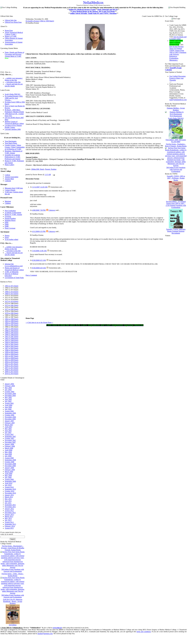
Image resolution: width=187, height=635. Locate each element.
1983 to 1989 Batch (11, 321)
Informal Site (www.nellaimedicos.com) (14, 265)
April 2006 (8, 405)
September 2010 (10, 489)
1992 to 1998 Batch (11, 338)
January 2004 (9, 384)
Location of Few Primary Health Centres (13, 126)
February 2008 (10, 446)
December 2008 (10, 466)
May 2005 (8, 397)
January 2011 (9, 495)
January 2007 (9, 421)
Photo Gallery (9, 165)
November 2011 (10, 507)
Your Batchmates (10, 141)
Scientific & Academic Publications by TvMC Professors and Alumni (12, 157)
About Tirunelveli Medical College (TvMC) (14, 33)
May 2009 (8, 475)
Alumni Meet (9, 179)
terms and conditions (144, 632)
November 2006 (10, 417)
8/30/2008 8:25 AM (39, 260)
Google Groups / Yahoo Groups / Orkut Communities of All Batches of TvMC (15, 147)
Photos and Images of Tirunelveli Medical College (14, 269)
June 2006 (8, 407)
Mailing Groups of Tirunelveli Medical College (14, 122)
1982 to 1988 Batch (11, 319)
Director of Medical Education (11, 275)
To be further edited (11, 239)
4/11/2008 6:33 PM (38, 231)
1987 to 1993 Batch (11, 329)
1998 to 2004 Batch (11, 350)
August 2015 (9, 528)
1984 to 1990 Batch (11, 323)
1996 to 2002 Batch (11, 346)
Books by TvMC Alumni (13, 214)
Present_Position (50, 169)
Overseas (8, 216)
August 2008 (9, 458)
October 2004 (9, 392)
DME (7, 226)
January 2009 (9, 468)
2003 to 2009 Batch (11, 360)
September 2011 (10, 505)
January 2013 (9, 514)
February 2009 (10, 470)
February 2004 (10, 386)
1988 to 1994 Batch (11, 331)
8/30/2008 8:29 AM (39, 268)
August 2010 (9, 487)
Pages (7, 237)
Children (8, 203)
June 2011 (8, 501)
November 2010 (10, 493)
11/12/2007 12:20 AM (39, 187)
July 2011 (8, 503)
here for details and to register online (177, 38)
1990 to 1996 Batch (11, 335)
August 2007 (9, 434)
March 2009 (9, 472)
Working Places (10, 220)
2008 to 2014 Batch (11, 370)
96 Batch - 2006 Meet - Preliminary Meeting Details (14, 111)
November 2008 (10, 464)
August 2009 (9, 479)
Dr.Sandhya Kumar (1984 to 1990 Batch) (40, 21)
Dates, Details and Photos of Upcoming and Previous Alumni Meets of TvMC (14, 54)
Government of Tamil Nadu (14, 278)
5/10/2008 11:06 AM (39, 251)
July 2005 (8, 401)
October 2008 (9, 462)
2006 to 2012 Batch (11, 366)
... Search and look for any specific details (14, 85)
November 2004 (10, 394)
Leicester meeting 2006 (13, 129)
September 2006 (10, 413)
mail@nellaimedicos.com (178, 100)
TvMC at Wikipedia (11, 272)
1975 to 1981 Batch (11, 305)
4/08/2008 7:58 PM (38, 210)
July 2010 (8, 485)
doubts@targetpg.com (45, 633)
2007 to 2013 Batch (11, 368)
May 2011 (8, 499)
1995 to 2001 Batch (11, 344)
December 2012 (10, 513)
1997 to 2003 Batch (11, 348)
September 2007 (10, 436)
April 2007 (8, 427)
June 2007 (8, 431)
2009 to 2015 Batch (11, 372)
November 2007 (10, 440)
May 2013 (8, 518)
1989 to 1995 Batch (11, 333)
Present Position (10, 218)
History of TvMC (11, 36)
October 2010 (9, 491)
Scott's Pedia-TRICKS (12, 94)
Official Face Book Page (13, 22)
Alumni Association (11, 177)
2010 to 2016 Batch (11, 374)
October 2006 (9, 415)
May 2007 (8, 429)
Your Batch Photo (11, 143)
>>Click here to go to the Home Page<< (39, 322)
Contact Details (10, 190)
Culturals (8, 181)
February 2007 (10, 423)
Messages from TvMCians (14, 188)
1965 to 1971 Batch (11, 286)
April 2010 (8, 483)
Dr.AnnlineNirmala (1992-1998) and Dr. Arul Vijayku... (14, 98)
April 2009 (8, 473)
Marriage (8, 201)
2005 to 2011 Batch (11, 364)
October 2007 (9, 438)
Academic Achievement (13, 213)
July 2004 (8, 390)
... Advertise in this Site (13, 82)
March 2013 (9, 516)
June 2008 (8, 454)
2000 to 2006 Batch (11, 354)
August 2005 (9, 403)
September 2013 (10, 524)
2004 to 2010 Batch (11, 362)
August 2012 (9, 511)
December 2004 (10, 395)
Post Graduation (10, 211)
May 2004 (8, 388)
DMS (7, 224)
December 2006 (10, 419)
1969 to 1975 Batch (11, 294)
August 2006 (9, 411)
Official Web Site (11, 20)
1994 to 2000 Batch (11, 342)
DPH (6, 222)
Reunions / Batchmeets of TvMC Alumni (13, 152)
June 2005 (8, 399)
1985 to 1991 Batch (11, 325)
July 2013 (8, 520)
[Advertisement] (11, 64)
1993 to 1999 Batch (11, 340)
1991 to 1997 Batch (11, 336)
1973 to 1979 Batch (11, 301)
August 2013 (9, 522)
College (7, 175)
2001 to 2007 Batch (11, 356)
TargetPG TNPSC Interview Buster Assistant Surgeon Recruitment (176, 231)
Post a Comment (31, 275)
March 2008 (9, 448)
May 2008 (8, 452)
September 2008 (10, 460)
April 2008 (8, 450)
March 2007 (9, 425)
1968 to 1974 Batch (11, 292)
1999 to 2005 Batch (11, 352)
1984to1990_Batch (37, 169)
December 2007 (10, 442)
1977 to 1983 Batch (11, 309)
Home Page (9, 30)
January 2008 (9, 444)
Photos (7, 235)
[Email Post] (53, 174)
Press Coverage (10, 228)
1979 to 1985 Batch (11, 313)
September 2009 (10, 481)
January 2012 (9, 509)
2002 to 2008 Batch (11, 358)
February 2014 (10, 526)
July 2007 (8, 433)
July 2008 (8, 456)
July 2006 (8, 409)
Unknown (51, 210)
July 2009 (8, 477)
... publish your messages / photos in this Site (14, 79)
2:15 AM (48, 174)
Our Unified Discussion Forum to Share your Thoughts (177, 78)
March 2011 (9, 497)
